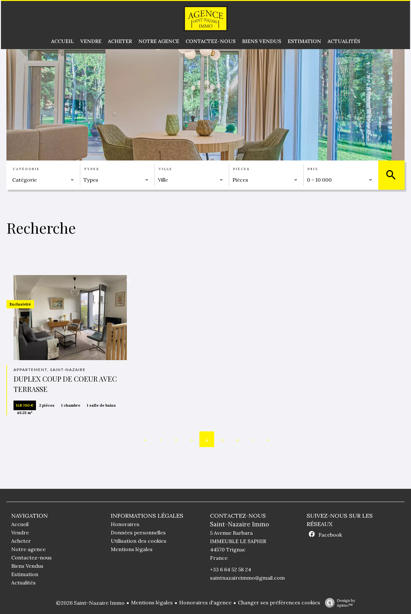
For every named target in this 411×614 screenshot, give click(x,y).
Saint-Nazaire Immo (239, 524)
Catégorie (26, 169)
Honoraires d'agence (205, 602)
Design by (346, 603)
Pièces (241, 169)
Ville (165, 169)
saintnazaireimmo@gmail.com (247, 578)
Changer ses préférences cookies (279, 602)
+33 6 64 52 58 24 (230, 569)
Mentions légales (152, 602)
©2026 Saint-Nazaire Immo (90, 603)
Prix (313, 169)
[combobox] (43, 179)
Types (91, 169)
